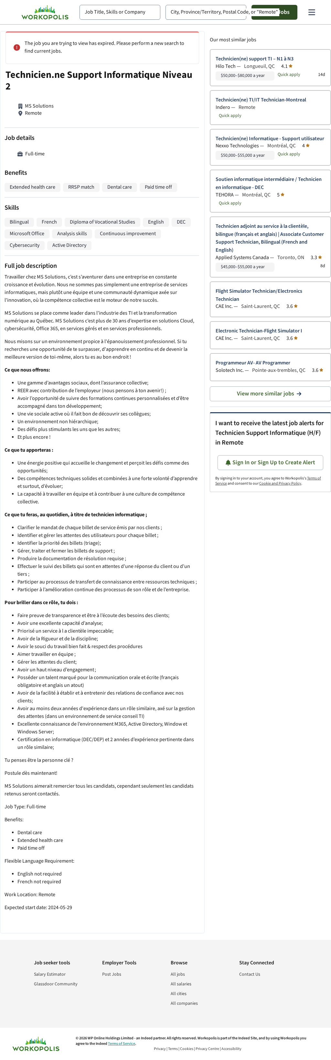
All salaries (181, 984)
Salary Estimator (50, 974)
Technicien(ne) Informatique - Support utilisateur (270, 138)
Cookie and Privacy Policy (280, 483)
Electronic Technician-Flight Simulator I (259, 331)
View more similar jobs (265, 393)
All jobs (178, 974)
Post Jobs (111, 974)
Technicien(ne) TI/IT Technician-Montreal (261, 100)
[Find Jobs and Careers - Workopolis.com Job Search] (45, 12)
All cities (179, 994)
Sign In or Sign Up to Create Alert (273, 462)
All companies (184, 1003)
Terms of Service (121, 1043)
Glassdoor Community (56, 984)
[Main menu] (311, 12)
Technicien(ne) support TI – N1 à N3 (255, 59)
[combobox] (120, 12)
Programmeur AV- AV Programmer (253, 363)
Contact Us (249, 974)
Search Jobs (274, 12)
